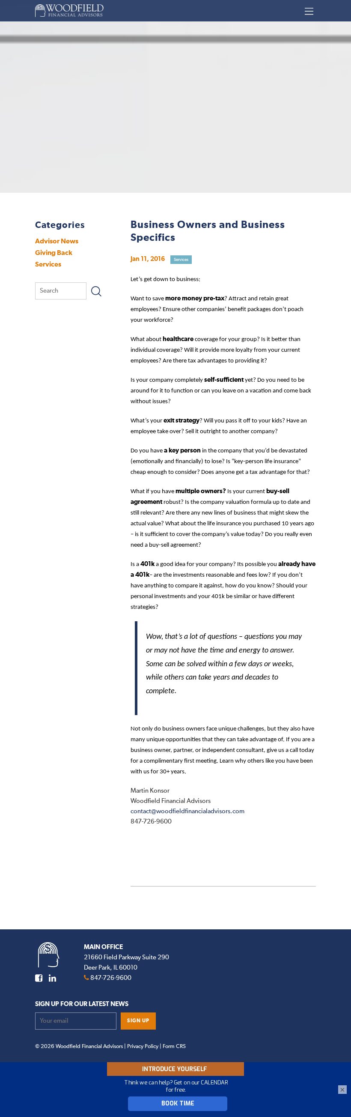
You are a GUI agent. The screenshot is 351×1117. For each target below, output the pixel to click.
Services (48, 264)
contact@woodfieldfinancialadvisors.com (187, 811)
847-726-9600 (110, 978)
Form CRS (174, 1046)
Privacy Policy (142, 1046)
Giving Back (53, 252)
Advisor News (56, 241)
